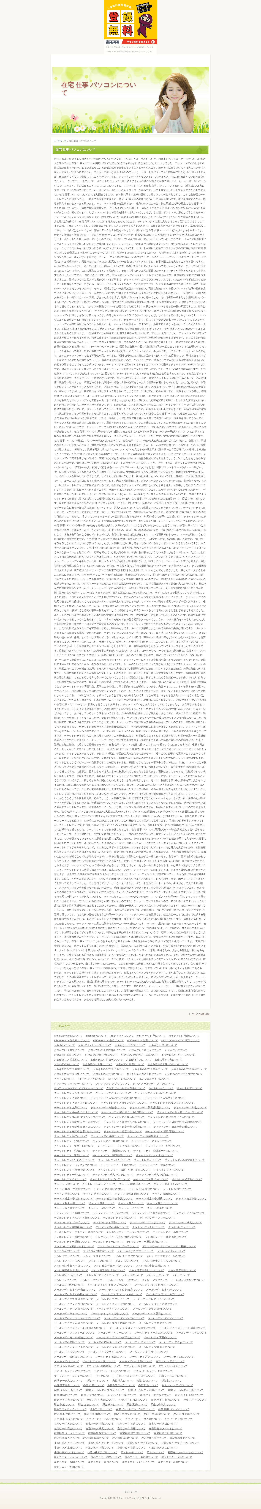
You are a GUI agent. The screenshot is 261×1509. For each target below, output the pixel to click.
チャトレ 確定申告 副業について (114, 1198)
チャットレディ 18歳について (110, 1141)
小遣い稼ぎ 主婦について (68, 1447)
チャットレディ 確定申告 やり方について (77, 1121)
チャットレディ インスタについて (73, 1093)
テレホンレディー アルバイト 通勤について (78, 1232)
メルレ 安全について (127, 1260)
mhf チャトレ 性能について (108, 1040)
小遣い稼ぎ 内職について (100, 1447)
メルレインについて (65, 1280)
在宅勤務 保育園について (102, 1433)
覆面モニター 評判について (103, 1462)
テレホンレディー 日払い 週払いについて (119, 1236)
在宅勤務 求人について (67, 1438)
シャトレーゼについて (161, 1088)
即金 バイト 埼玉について (68, 1399)
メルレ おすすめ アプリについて (135, 1251)
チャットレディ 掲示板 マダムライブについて (79, 1117)
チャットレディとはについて (114, 1160)
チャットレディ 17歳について (71, 1141)
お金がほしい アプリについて (178, 1054)
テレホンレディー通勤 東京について (147, 1241)
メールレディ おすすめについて (164, 1289)
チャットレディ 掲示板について (126, 1117)
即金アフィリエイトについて (70, 1409)
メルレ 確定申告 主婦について (153, 1265)
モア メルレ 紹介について (173, 1366)
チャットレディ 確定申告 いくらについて (171, 1117)
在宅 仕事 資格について (186, 1414)
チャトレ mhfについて (66, 1184)
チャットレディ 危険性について (108, 1107)
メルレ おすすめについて (171, 1251)
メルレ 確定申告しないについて (146, 1270)
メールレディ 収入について (140, 1342)
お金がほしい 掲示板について (70, 1059)
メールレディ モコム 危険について (73, 1337)
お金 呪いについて (64, 1045)
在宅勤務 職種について (96, 1438)
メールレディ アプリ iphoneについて (121, 1294)
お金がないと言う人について (145, 1050)
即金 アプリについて (92, 1394)
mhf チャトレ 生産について (142, 1040)
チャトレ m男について (101, 1208)
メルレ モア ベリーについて (69, 1260)
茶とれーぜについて (132, 1452)
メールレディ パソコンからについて (124, 1318)
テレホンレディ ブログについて (72, 1222)
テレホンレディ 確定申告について (73, 1227)
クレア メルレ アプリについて (112, 1083)
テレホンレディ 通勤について (112, 1227)
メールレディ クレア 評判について (73, 1308)
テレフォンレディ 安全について (111, 1212)
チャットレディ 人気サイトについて (165, 1097)
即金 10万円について (66, 1394)
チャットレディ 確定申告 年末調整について (178, 1121)
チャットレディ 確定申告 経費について (175, 1126)
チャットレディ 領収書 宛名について (147, 1136)
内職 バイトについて (97, 1380)
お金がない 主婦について (163, 1045)
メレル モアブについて (154, 1280)
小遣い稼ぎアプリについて (102, 1452)
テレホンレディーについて (108, 1241)
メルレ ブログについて (97, 1256)
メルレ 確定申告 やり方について (72, 1265)
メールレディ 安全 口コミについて (115, 1347)
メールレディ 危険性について (104, 1342)
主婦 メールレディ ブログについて (136, 1375)
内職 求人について (171, 1380)
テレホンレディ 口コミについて (147, 1222)
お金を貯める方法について (108, 1074)
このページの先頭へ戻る (199, 1014)
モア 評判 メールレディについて (112, 1371)
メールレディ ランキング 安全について (118, 1337)
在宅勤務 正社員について (168, 1433)
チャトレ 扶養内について (97, 1193)
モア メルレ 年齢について (68, 1366)
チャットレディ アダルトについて (151, 1141)
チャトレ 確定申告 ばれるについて (73, 1198)
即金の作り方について (163, 1404)
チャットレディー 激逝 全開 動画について (124, 1169)
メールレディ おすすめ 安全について (74, 1289)
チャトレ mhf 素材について (187, 1179)
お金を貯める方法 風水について (72, 1074)
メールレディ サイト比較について (110, 1313)
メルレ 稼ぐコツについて (68, 1275)
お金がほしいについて (138, 1059)
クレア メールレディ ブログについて (153, 1083)
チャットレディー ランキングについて (75, 1165)
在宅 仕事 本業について (97, 1414)
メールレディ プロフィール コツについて (133, 1327)
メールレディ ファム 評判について (73, 1323)
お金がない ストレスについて (94, 1045)
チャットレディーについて (169, 1169)
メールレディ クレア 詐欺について (158, 1303)
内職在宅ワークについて (121, 1385)
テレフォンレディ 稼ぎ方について (151, 1212)
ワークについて (104, 1375)
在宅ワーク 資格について (131, 1428)
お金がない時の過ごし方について (139, 1054)
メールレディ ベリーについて (114, 1332)
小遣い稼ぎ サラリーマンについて (180, 1442)
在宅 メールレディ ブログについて (135, 1409)
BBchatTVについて (96, 1035)
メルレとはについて (157, 1275)
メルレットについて (91, 1280)
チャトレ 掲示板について (166, 1193)
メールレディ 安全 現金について (157, 1347)
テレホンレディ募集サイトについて (74, 1246)
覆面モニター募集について (173, 1462)
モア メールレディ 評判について (72, 1371)
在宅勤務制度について (182, 1438)
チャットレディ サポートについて (74, 1145)
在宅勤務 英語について (125, 1438)
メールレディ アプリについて (112, 1299)
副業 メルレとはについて (68, 1390)
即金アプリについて (101, 1409)
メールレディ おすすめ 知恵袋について (121, 1289)
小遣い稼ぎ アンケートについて (106, 1442)
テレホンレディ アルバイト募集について (77, 1217)
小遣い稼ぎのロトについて (69, 1452)
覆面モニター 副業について (106, 1457)
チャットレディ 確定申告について (123, 1131)
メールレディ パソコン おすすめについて (77, 1318)
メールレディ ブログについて (155, 1323)
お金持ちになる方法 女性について (184, 1074)
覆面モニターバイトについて (138, 1462)
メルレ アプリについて (67, 1256)
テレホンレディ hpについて (189, 1212)
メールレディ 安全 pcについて (176, 1342)
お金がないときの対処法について (107, 1050)
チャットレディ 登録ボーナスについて (155, 1150)
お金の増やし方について (168, 1059)
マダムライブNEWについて (98, 1251)
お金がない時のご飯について (101, 1054)
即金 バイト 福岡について (165, 1399)
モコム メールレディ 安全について (153, 1371)
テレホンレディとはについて (148, 1227)
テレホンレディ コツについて (119, 1217)
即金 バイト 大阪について (100, 1399)
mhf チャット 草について (151, 1035)
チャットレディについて (147, 1160)
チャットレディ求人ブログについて (110, 1179)
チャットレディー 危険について (157, 1165)
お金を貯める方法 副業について (72, 1069)
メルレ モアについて (100, 1260)
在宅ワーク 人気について (68, 1423)
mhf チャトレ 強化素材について (72, 1040)
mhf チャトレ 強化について (184, 1035)
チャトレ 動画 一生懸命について (72, 1189)
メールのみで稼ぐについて (69, 1284)
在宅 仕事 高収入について (68, 1418)
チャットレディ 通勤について (71, 1155)
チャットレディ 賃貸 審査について (164, 1131)
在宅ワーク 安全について (68, 1428)
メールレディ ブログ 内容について (115, 1323)
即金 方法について (88, 1404)
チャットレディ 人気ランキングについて (123, 1102)
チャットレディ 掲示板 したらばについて (180, 1112)
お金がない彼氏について (67, 1054)
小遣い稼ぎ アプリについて (69, 1442)
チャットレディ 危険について (70, 1107)
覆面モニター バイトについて (70, 1457)
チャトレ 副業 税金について (134, 1184)
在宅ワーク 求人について (100, 1428)
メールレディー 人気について (99, 1361)
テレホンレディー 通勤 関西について (166, 1236)
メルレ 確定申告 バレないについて (113, 1265)
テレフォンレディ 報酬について (72, 1212)
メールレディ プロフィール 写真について (182, 1327)
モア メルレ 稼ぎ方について (139, 1366)
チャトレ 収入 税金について (144, 1189)
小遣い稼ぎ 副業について (131, 1447)
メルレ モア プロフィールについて (165, 1256)
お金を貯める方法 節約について (189, 1069)
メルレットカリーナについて (122, 1280)
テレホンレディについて (181, 1227)
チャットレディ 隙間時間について (112, 1155)
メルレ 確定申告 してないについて (161, 1260)
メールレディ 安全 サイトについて (73, 1347)
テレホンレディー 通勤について (72, 1241)
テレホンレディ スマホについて (157, 1217)
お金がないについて (176, 1050)
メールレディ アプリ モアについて (165, 1294)
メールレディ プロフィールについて (74, 1332)
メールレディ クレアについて (112, 1308)
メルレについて (181, 1275)
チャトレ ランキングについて (99, 1184)
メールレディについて (66, 1361)
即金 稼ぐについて (112, 1404)
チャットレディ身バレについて (150, 1179)
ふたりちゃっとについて (91, 1078)
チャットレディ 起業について (70, 1136)
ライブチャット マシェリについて (73, 1375)
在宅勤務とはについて (154, 1438)
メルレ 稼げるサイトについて (102, 1275)
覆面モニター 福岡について (69, 1462)
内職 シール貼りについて (173, 1375)
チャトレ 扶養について (67, 1193)
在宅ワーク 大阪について (163, 1423)
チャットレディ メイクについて (113, 1093)
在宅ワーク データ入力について (143, 1418)
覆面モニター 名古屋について (141, 1457)
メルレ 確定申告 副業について (71, 1270)
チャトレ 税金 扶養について (69, 1203)
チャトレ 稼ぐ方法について (69, 1208)
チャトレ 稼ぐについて (131, 1203)
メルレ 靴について (132, 1275)
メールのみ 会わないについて (187, 1280)
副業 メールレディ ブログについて (105, 1390)
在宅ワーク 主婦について (179, 1418)
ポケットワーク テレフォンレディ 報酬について (169, 1246)
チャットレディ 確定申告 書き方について (77, 1126)
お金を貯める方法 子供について (111, 1069)
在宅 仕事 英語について (157, 1414)
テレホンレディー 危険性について (73, 1236)
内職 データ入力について (68, 1380)
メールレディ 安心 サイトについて (149, 1351)
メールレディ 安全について (69, 1351)
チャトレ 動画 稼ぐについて (109, 1189)
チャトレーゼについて (131, 1208)
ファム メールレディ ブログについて (118, 1246)
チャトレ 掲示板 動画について (132, 1193)
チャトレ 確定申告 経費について (154, 1198)
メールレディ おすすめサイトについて (75, 1294)
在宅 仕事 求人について (127, 1414)
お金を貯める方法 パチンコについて (168, 1064)
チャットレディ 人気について (70, 1097)
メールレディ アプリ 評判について (73, 1299)
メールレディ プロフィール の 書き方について (80, 1327)
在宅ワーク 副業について (131, 1423)
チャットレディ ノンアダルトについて (119, 1145)
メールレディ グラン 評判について (152, 1308)
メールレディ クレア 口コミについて (153, 1299)
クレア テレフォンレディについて (73, 1083)
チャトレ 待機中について (178, 1189)
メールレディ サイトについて (70, 1313)
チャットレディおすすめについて (154, 1155)
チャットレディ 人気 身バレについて (155, 1093)
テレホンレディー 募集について (170, 1232)
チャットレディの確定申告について (185, 1160)
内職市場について (148, 1385)
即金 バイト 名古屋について (155, 1394)
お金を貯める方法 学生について (150, 1069)
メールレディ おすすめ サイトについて (156, 1284)
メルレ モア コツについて (128, 1256)
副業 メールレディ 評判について (146, 1390)
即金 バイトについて (194, 1399)
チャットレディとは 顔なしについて (74, 1160)
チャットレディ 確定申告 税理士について (127, 1126)
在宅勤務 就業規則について (135, 1433)
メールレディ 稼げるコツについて (73, 1356)
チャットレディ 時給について (71, 1150)
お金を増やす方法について (97, 1064)
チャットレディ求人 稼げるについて (157, 1174)
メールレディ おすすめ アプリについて (109, 1284)
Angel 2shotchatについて (68, 1035)
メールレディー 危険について (135, 1361)
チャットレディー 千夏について (118, 1165)
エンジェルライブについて (154, 1078)
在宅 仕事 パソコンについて (173, 1409)
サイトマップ (130, 1492)
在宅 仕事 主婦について (67, 1414)
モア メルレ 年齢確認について (103, 1366)
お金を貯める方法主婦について (144, 1074)
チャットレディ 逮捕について (107, 1136)
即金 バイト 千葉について (122, 1394)
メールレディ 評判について (145, 1356)
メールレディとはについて (179, 1356)
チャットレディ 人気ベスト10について (75, 1102)
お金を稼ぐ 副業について (130, 1064)
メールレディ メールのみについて (154, 1332)
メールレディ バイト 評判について (151, 1313)
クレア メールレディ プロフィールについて (78, 1088)
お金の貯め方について (66, 1064)
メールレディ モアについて (191, 1332)
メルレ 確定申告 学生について (108, 1270)
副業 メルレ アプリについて (177, 1385)
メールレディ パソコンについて (165, 1318)
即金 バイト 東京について (133, 1399)
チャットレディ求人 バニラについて (113, 1174)
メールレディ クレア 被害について (115, 1303)
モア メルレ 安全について (170, 1361)
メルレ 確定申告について (182, 1270)
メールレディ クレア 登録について (73, 1303)
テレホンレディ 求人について (185, 1222)
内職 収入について (122, 1380)
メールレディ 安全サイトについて (107, 1351)
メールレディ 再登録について (160, 1337)
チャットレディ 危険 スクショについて (172, 1102)
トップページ (59, 141)
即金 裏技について (137, 1404)
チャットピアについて (189, 1088)
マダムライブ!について (67, 1251)
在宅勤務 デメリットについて (165, 1428)
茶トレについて (155, 1452)
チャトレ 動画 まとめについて (171, 1184)
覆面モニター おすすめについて (185, 1452)
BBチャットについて (122, 1035)
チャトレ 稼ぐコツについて (162, 1203)
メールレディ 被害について (111, 1356)
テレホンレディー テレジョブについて (127, 1232)
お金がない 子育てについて (69, 1050)
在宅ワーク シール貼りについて (104, 1418)
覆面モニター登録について (69, 1466)
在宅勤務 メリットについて (69, 1433)
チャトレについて (64, 1078)
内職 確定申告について (67, 1385)
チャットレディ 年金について (190, 1107)
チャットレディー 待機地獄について (74, 1169)
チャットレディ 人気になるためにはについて (116, 1097)
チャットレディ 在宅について (163, 1145)
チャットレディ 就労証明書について (150, 1107)
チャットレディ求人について (70, 1179)
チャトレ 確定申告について (191, 1198)
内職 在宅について (147, 1380)
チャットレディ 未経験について (111, 1150)
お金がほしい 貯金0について (107, 1059)
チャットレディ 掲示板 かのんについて (76, 1112)
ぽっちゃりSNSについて (122, 1078)
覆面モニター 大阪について (176, 1457)
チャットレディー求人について (71, 1174)
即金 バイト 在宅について (189, 1394)
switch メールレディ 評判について (180, 1040)
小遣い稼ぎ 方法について (163, 1447)
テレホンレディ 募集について (109, 1222)
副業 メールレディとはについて (185, 1390)
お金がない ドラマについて (130, 1045)
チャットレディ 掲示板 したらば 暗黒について (127, 1112)
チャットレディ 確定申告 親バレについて (77, 1131)
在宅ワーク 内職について (100, 1423)
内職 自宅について (93, 1385)
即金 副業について (64, 1404)
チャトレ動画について (159, 1208)
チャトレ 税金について (102, 1203)
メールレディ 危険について (69, 1342)
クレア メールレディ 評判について (125, 1088)
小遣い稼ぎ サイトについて (142, 1442)
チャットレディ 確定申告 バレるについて (127, 1121)
